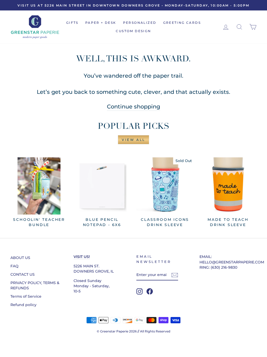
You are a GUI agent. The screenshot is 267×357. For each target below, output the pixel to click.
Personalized (139, 23)
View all (133, 140)
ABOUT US (20, 258)
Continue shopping (133, 106)
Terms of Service (25, 296)
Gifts (72, 23)
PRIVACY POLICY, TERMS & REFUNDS (34, 285)
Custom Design (133, 31)
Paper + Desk (100, 23)
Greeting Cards (182, 23)
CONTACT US (22, 274)
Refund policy (23, 305)
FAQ (14, 266)
